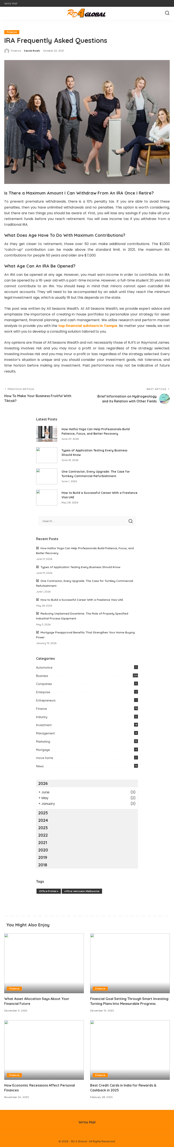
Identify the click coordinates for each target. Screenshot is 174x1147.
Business (42, 676)
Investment (44, 725)
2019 (42, 857)
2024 (43, 820)
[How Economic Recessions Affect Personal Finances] (44, 1050)
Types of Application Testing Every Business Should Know (80, 567)
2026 (43, 783)
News (40, 766)
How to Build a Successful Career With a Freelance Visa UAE (82, 599)
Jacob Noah (32, 50)
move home (44, 758)
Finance (12, 32)
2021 (42, 842)
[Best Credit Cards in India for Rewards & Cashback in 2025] (130, 1050)
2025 (43, 812)
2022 (43, 835)
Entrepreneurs (46, 700)
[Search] (167, 13)
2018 (42, 864)
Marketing (43, 742)
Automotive (44, 667)
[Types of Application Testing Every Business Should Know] (46, 455)
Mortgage (43, 750)
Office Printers (48, 891)
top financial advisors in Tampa (87, 325)
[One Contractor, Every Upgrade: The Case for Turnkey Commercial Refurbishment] (46, 476)
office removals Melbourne (82, 891)
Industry (41, 717)
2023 (43, 827)
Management (45, 733)
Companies (44, 684)
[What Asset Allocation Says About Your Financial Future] (44, 963)
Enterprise (43, 692)
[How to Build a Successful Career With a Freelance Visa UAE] (46, 498)
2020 (43, 850)
